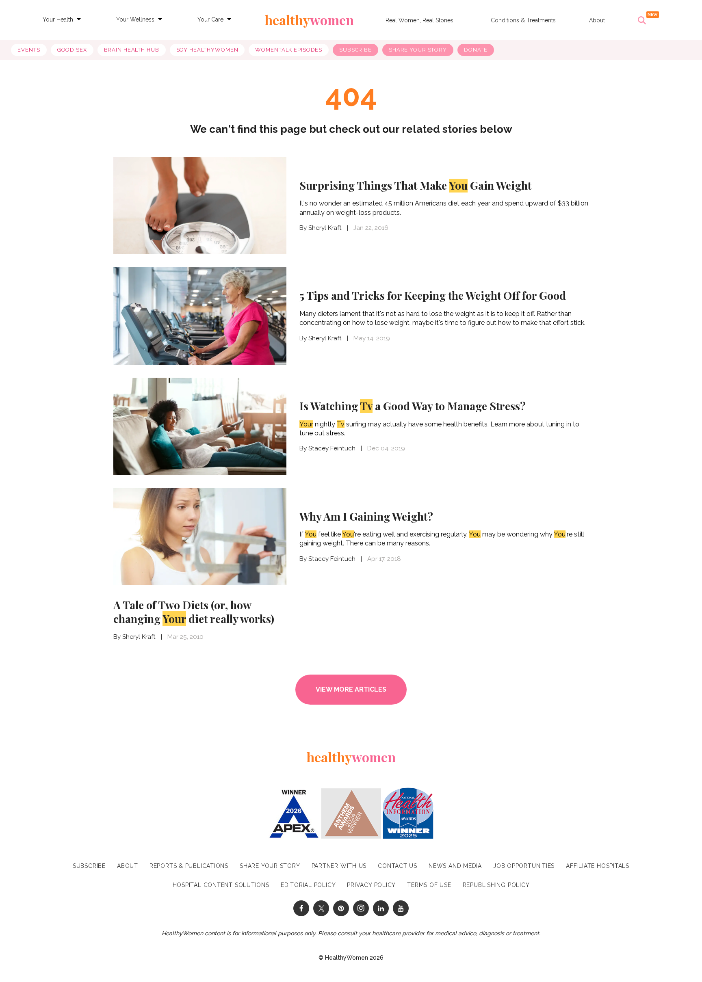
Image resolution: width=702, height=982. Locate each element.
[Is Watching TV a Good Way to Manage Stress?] (199, 426)
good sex (72, 50)
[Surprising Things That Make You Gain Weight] (199, 205)
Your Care (210, 19)
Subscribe (355, 50)
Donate (476, 50)
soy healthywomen (207, 50)
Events (28, 50)
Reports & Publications (189, 866)
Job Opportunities (524, 866)
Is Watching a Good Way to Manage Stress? (412, 405)
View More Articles (351, 689)
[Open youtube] (401, 908)
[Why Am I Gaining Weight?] (199, 536)
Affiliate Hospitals (597, 866)
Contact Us (397, 866)
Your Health (58, 19)
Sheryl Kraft (325, 227)
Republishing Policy (496, 885)
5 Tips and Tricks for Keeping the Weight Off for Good (432, 295)
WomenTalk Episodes (288, 50)
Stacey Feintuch (331, 448)
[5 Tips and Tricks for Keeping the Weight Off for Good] (199, 316)
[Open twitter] (321, 908)
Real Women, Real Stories (419, 20)
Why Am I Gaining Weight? (366, 516)
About (597, 20)
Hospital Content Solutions (221, 885)
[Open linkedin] (381, 908)
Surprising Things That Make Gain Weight (415, 185)
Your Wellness (135, 19)
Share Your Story (418, 50)
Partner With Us (339, 866)
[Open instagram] (361, 908)
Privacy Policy (371, 885)
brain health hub (131, 50)
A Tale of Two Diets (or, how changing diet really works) (193, 611)
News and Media (455, 866)
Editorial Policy (308, 885)
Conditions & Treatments (523, 20)
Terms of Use (429, 885)
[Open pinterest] (341, 908)
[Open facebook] (301, 908)
